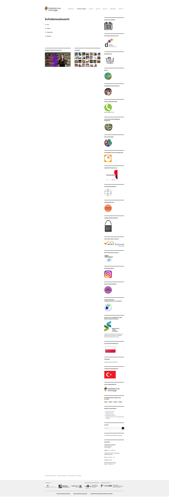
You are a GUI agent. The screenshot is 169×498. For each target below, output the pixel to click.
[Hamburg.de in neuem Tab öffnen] (77, 486)
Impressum (119, 435)
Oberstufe (113, 8)
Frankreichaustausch (109, 414)
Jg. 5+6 (91, 8)
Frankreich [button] (50, 32)
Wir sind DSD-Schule (109, 411)
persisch (120, 401)
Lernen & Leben (81, 8)
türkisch (110, 401)
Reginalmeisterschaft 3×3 (110, 415)
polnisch (115, 401)
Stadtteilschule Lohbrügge (50, 475)
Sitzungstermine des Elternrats (110, 362)
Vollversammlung (109, 412)
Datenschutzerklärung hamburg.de (80, 493)
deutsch (106, 401)
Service (121, 8)
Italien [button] (48, 28)
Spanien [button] (49, 36)
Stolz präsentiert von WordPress (74, 475)
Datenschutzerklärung (62, 475)
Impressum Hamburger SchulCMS (63, 493)
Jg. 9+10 (105, 8)
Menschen (71, 8)
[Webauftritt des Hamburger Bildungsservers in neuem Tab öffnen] (64, 486)
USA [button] (48, 24)
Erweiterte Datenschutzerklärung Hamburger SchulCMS (101, 493)
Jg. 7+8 (97, 8)
